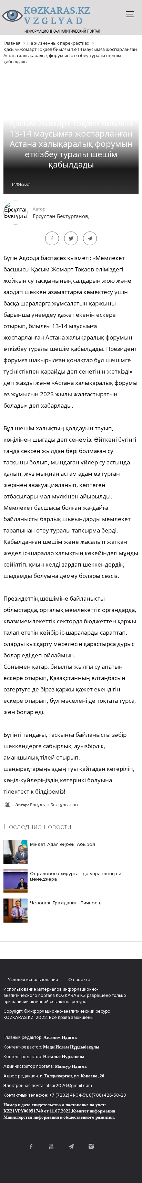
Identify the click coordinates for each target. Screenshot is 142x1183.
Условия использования (33, 979)
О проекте (79, 979)
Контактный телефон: (26, 1095)
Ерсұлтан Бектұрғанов (54, 805)
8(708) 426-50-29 (107, 1095)
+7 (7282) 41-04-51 (68, 1095)
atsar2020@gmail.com (68, 1085)
